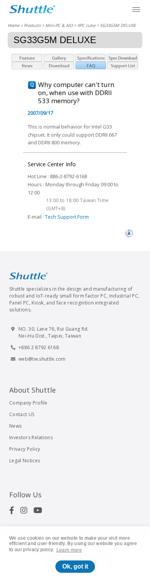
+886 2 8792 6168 (38, 347)
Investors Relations (31, 437)
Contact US (21, 414)
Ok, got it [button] (75, 566)
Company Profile (28, 403)
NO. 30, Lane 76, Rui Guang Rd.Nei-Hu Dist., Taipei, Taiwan (53, 332)
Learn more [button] (69, 550)
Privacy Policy (24, 449)
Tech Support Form (67, 216)
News (15, 426)
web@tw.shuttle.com (42, 359)
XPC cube (86, 25)
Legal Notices (24, 460)
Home (13, 25)
